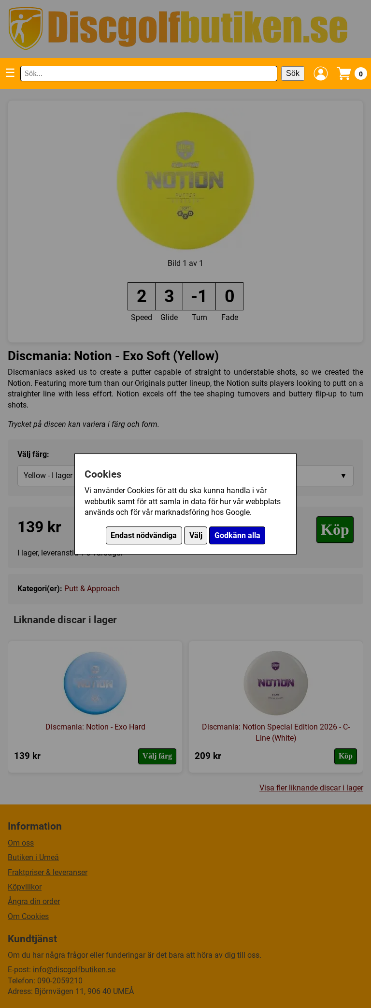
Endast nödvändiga (144, 535)
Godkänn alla (237, 535)
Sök (293, 73)
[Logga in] (320, 73)
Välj (195, 535)
